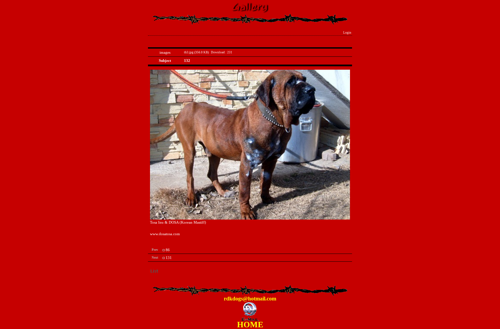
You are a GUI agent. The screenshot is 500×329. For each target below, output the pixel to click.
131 (169, 258)
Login (347, 32)
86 (168, 250)
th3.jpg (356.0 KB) (196, 52)
